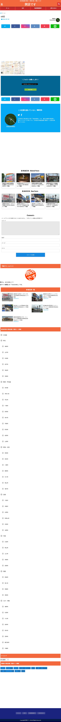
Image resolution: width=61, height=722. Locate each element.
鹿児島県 (7, 642)
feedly (30, 89)
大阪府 (6, 500)
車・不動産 (17, 671)
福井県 (6, 488)
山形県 (6, 352)
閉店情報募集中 (38, 8)
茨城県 (6, 423)
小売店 (33, 668)
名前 (3, 237)
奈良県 (6, 524)
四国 (4, 571)
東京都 (6, 387)
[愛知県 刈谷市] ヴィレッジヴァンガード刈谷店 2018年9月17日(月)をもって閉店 (50, 295)
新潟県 (6, 429)
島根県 (6, 565)
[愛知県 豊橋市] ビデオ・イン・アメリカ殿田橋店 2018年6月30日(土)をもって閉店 (21, 318)
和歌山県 (7, 518)
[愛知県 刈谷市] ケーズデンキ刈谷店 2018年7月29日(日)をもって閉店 (21, 295)
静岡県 (6, 471)
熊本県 (6, 630)
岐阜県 (6, 459)
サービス (3, 668)
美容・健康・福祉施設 (41, 668)
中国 (4, 536)
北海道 (5, 335)
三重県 (6, 465)
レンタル (16, 668)
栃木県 (6, 417)
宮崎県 (6, 636)
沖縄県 (6, 648)
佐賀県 (6, 612)
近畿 (4, 494)
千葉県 (6, 405)
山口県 (6, 553)
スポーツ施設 (9, 668)
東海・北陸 (6, 447)
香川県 (6, 583)
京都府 (6, 506)
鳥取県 (6, 559)
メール (4, 243)
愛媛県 (6, 589)
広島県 (6, 541)
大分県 (6, 618)
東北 (4, 340)
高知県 (6, 595)
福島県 (6, 346)
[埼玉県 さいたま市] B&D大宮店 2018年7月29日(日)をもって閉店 (21, 306)
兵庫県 (6, 512)
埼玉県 (6, 399)
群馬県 (6, 411)
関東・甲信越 (7, 382)
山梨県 (6, 441)
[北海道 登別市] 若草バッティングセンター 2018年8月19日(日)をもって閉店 (50, 307)
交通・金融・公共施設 (24, 668)
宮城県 (6, 376)
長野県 (6, 435)
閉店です (30, 4)
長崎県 (6, 624)
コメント (4, 220)
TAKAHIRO (52, 20)
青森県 (6, 370)
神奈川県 (7, 393)
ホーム (7, 8)
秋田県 (6, 358)
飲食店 (23, 671)
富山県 (6, 483)
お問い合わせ (53, 8)
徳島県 (6, 577)
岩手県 (6, 364)
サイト (3, 248)
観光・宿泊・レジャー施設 (7, 671)
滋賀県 (6, 530)
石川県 (6, 477)
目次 (23, 8)
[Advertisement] (30, 45)
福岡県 (6, 606)
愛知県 (6, 453)
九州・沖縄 (6, 601)
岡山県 (6, 547)
